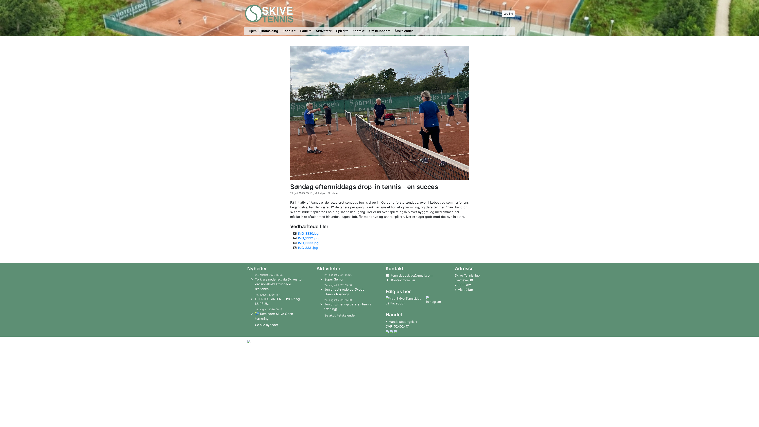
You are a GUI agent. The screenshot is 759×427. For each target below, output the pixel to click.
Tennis (288, 31)
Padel (304, 31)
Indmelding (269, 31)
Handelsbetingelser (403, 322)
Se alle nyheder (266, 325)
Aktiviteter (323, 31)
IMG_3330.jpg (308, 233)
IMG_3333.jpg (308, 243)
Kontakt (358, 31)
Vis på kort (466, 290)
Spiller (341, 31)
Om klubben (378, 31)
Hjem (253, 31)
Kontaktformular (403, 280)
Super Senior (334, 279)
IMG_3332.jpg (308, 238)
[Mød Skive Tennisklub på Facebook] (405, 301)
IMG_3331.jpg (308, 248)
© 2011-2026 (255, 351)
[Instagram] (433, 301)
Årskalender (404, 31)
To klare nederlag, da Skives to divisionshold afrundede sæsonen (278, 284)
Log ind (508, 13)
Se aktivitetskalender (340, 315)
